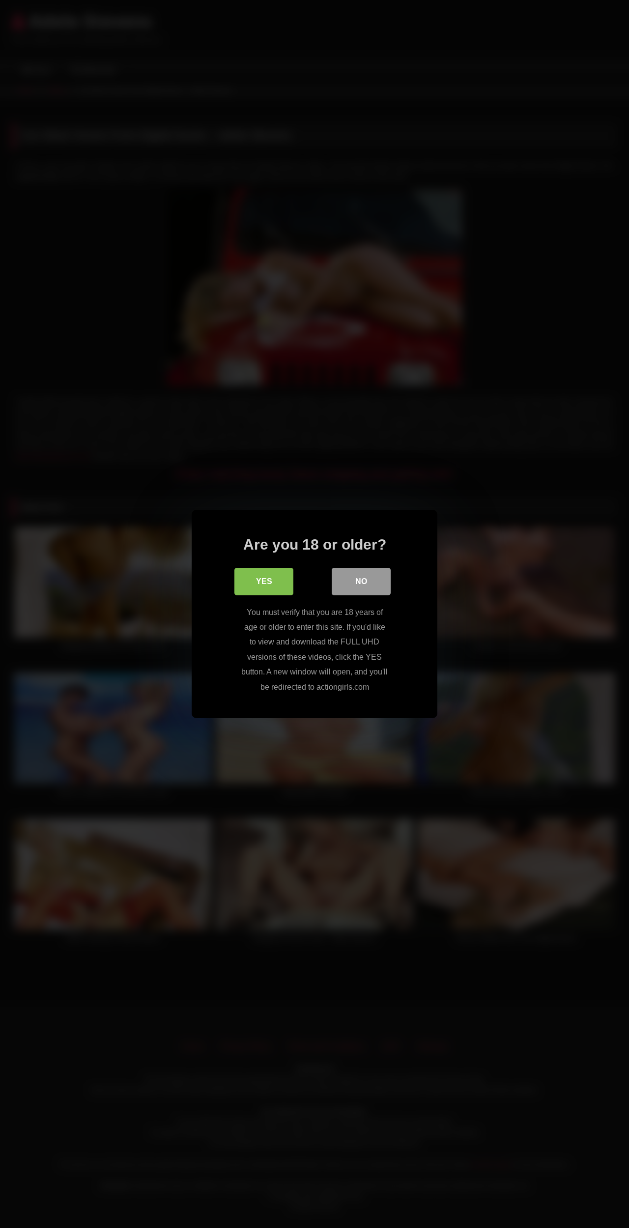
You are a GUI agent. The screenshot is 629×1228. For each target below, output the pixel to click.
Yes (264, 581)
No (361, 581)
